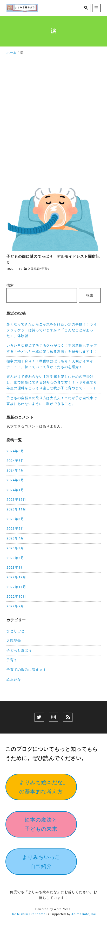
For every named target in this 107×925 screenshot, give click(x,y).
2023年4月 (15, 538)
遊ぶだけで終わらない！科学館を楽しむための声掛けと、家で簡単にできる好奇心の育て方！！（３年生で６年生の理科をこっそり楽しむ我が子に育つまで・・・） (51, 382)
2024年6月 (15, 451)
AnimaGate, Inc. (84, 914)
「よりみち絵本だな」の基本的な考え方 (41, 787)
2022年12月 (16, 577)
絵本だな (13, 680)
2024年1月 (15, 490)
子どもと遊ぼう (19, 650)
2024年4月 (15, 470)
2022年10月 (16, 596)
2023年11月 (16, 509)
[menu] (96, 8)
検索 (10, 285)
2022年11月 (16, 587)
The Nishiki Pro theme (27, 914)
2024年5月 (15, 461)
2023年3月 (15, 548)
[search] (86, 8)
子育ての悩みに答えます (26, 670)
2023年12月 (16, 500)
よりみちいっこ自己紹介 (41, 861)
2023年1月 (15, 567)
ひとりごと (15, 631)
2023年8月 (15, 519)
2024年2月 (15, 480)
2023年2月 (15, 558)
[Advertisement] (53, 123)
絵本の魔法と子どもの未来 (41, 824)
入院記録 (34, 269)
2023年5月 (15, 529)
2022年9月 (15, 606)
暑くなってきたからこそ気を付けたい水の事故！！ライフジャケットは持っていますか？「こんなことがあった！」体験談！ (51, 330)
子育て (45, 269)
